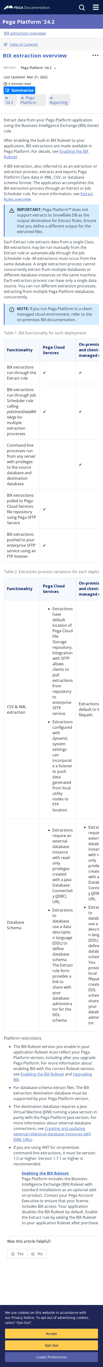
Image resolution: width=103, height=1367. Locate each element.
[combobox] (38, 67)
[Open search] (81, 7)
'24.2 (9, 102)
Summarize (22, 90)
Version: (10, 67)
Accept (51, 1333)
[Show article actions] (95, 55)
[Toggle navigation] (96, 7)
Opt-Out (51, 1345)
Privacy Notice (22, 1317)
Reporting (59, 102)
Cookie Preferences (51, 1357)
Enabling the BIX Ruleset (42, 1074)
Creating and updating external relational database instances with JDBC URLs (52, 1134)
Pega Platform (28, 100)
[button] (51, 44)
